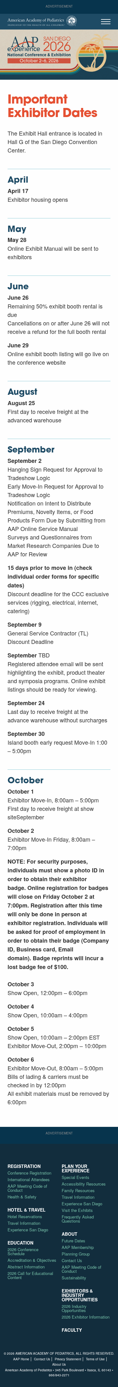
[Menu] (105, 21)
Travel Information (24, 1223)
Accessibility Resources (84, 1184)
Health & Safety (22, 1197)
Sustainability (74, 1278)
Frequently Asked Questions (78, 1219)
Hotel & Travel (27, 1210)
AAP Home (21, 1359)
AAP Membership (78, 1247)
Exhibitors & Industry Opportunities (80, 1295)
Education (20, 1243)
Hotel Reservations (25, 1216)
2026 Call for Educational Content (30, 1275)
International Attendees (29, 1179)
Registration (24, 1166)
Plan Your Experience (75, 1168)
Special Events (75, 1177)
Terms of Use (95, 1359)
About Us (59, 1365)
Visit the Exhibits (77, 1210)
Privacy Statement (68, 1359)
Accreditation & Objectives (32, 1260)
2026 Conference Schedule (23, 1251)
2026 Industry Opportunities (74, 1308)
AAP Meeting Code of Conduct (27, 1188)
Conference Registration (29, 1173)
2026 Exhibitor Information (86, 1317)
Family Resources (78, 1190)
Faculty (72, 1330)
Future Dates (73, 1241)
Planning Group (76, 1254)
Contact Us (72, 1260)
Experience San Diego (28, 1230)
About (69, 1234)
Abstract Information (26, 1267)
